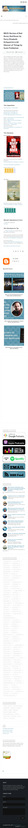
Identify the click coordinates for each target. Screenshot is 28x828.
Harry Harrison (7, 596)
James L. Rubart (7, 605)
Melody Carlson (18, 645)
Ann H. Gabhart (17, 569)
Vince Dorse (6, 693)
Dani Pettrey (15, 584)
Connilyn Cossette (16, 582)
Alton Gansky (6, 563)
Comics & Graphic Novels (8, 714)
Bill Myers (6, 573)
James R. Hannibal (16, 605)
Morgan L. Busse (7, 649)
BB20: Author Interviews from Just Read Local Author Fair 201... (14, 295)
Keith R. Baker (6, 628)
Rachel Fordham (7, 659)
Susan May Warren (7, 680)
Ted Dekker (6, 687)
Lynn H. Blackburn (7, 643)
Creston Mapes (7, 584)
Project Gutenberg (9, 230)
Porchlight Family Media (8, 728)
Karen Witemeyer (15, 622)
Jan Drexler (6, 607)
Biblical (14, 712)
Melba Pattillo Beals (8, 645)
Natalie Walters (16, 651)
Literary (16, 714)
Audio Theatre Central (7, 730)
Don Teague (6, 588)
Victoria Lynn (18, 691)
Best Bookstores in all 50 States (11, 107)
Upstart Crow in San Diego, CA (10, 112)
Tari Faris (13, 685)
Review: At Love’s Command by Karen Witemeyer (15, 540)
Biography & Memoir (8, 712)
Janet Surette (6, 609)
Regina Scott (6, 666)
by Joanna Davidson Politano (9, 695)
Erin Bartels (15, 592)
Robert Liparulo (15, 666)
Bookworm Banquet (17, 825)
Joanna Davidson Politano (9, 617)
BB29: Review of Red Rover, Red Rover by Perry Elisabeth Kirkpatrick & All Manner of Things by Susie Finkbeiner (16, 489)
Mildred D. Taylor (17, 647)
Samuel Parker (18, 670)
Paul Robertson (16, 655)
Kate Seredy (6, 626)
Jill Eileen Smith (7, 615)
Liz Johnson (6, 638)
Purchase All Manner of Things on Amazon (13, 204)
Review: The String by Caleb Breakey (16, 533)
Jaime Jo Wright (18, 603)
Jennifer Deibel (7, 613)
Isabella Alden (16, 601)
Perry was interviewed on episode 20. (12, 164)
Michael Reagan (7, 647)
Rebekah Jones (18, 664)
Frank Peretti (6, 594)
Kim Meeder (14, 632)
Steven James (17, 678)
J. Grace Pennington (8, 603)
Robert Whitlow (7, 668)
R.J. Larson (20, 657)
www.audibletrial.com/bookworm (16, 237)
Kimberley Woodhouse (8, 634)
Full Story (6, 223)
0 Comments (20, 52)
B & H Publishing (7, 571)
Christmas (6, 718)
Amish (19, 716)
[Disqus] (14, 372)
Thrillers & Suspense (18, 705)
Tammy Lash (6, 685)
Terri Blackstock (15, 687)
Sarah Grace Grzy (17, 672)
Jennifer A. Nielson (16, 611)
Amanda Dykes (6, 565)
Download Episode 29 (8, 87)
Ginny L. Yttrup (15, 594)
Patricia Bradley (17, 653)
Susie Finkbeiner (18, 680)
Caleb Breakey (6, 575)
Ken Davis (5, 630)
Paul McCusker (7, 655)
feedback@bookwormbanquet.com (14, 241)
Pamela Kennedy (7, 653)
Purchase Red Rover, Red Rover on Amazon (14, 161)
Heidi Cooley (15, 596)
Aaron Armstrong (7, 561)
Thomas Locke (6, 689)
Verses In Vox (6, 733)
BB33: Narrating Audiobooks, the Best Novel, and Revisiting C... (14, 322)
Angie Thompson (7, 569)
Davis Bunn (6, 586)
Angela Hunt (15, 567)
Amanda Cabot (15, 563)
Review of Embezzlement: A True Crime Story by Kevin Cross (15, 502)
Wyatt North (14, 693)
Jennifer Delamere (17, 613)
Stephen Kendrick (7, 678)
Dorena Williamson (16, 588)
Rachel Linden (17, 659)
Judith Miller (6, 622)
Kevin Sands (6, 632)
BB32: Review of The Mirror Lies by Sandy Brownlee (14, 348)
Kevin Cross (13, 630)
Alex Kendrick (17, 561)
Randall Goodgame (7, 664)
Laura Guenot (6, 636)
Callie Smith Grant (16, 575)
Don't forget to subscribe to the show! (12, 246)
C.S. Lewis (13, 573)
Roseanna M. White (7, 670)
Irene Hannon (6, 601)
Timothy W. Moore (16, 689)
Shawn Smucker (7, 676)
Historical (10, 705)
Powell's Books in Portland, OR (11, 113)
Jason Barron (15, 609)
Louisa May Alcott (15, 638)
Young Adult (13, 716)
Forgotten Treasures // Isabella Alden (16, 495)
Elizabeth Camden (7, 590)
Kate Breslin (14, 624)
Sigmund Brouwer (17, 676)
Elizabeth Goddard (18, 590)
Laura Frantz (19, 634)
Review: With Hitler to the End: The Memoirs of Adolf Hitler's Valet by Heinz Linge (16, 547)
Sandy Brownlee (7, 672)
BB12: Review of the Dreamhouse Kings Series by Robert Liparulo (16, 521)
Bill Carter (16, 571)
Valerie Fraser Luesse (8, 691)
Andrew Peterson (16, 565)
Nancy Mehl (16, 649)
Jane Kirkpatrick (15, 607)
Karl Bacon (6, 624)
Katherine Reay (15, 626)
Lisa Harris (15, 636)
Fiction (5, 705)
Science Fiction (7, 716)
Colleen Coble (6, 582)
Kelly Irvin (15, 628)
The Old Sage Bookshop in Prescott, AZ (12, 114)
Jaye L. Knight (6, 611)
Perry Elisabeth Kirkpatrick (9, 657)
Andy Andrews (6, 567)
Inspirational (12, 718)
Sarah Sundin (6, 674)
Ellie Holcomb (6, 592)
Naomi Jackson (6, 651)
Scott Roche (15, 674)
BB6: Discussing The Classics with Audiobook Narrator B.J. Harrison (16, 509)
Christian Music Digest (8, 731)
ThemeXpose (22, 826)
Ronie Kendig (16, 668)
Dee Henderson (14, 586)
